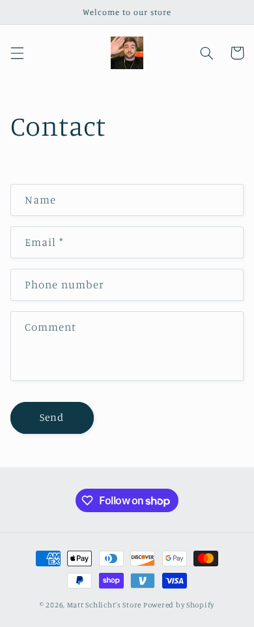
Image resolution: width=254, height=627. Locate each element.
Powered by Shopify (178, 604)
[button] (17, 53)
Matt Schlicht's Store (104, 604)
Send (52, 417)
